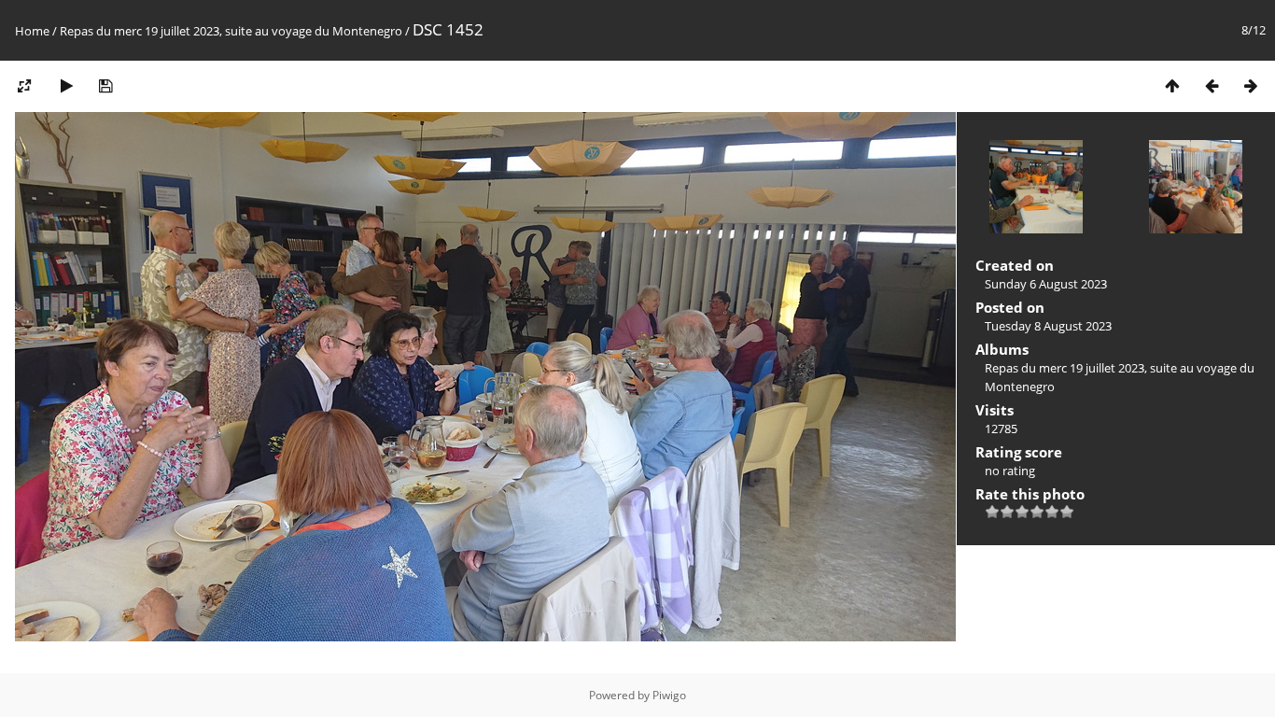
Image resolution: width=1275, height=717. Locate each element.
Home (32, 30)
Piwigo (669, 695)
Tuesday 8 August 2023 (1048, 325)
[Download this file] (105, 85)
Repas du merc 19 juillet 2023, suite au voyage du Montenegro (232, 30)
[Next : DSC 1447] (1250, 85)
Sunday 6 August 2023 (1046, 283)
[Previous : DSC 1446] (1211, 85)
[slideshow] (66, 85)
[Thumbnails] (1172, 85)
